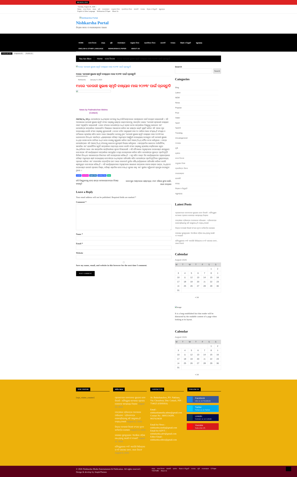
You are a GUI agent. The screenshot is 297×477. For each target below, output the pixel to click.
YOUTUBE (155, 471)
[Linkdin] (218, 7)
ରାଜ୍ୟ (94, 9)
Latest (177, 93)
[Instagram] (215, 7)
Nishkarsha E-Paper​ (103, 11)
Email (79, 243)
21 (204, 282)
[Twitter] (212, 7)
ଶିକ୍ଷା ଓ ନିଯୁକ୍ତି (152, 9)
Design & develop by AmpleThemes (91, 472)
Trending (178, 133)
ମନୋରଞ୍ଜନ (105, 9)
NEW (177, 98)
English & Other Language (86, 11)
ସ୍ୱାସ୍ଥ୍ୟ (162, 9)
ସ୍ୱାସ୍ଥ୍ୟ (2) (19, 53)
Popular (178, 108)
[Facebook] (208, 7)
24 (178, 286)
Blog (177, 87)
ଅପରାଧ (142, 9)
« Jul (197, 297)
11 (185, 277)
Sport (177, 123)
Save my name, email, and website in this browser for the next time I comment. (111, 265)
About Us (115, 11)
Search (178, 67)
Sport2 (178, 128)
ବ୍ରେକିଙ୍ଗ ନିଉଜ (127, 9)
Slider (79, 175)
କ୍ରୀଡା (177, 153)
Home (79, 9)
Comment (81, 202)
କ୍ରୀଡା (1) (29, 53)
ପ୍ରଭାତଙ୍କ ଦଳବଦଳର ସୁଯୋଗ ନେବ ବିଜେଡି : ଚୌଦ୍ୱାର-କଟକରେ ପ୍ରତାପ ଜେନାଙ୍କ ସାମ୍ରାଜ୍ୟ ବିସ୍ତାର (130, 400)
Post (177, 113)
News (177, 103)
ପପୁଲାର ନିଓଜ (115, 9)
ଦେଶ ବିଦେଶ (87, 9)
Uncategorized (181, 138)
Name (79, 234)
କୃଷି (99, 9)
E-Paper (213, 468)
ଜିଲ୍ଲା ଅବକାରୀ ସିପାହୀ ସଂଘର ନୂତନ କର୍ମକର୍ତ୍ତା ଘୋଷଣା (195, 228)
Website (79, 253)
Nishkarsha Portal (92, 23)
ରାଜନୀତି (136, 9)
